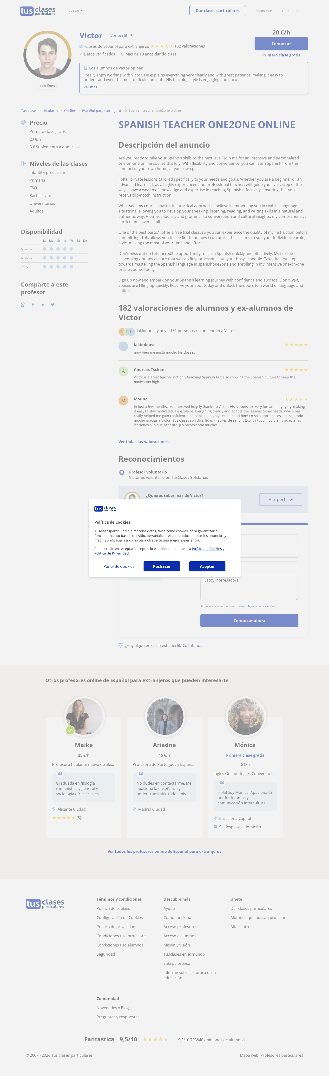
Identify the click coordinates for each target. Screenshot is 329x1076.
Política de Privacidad (111, 553)
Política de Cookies (207, 548)
